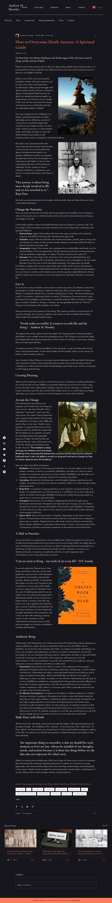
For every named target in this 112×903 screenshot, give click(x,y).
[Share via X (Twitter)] (22, 807)
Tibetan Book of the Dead (26, 794)
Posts (61, 20)
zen (29, 789)
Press (18, 20)
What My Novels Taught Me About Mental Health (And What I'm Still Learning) (56, 852)
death (84, 789)
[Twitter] (4, 471)
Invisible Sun (29, 20)
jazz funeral (67, 794)
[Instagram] (4, 443)
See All (105, 825)
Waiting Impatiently (47, 20)
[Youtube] (4, 449)
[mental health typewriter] (56, 838)
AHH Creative (75, 900)
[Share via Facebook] (17, 807)
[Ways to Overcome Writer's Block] (20, 838)
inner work (55, 794)
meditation (49, 789)
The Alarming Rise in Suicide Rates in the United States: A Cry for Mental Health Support (91, 852)
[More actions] (95, 35)
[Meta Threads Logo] (4, 466)
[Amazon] (4, 437)
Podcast (71, 20)
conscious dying (79, 794)
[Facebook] (4, 460)
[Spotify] (4, 454)
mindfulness (38, 789)
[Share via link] (33, 807)
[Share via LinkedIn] (27, 807)
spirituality (20, 789)
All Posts (8, 20)
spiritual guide (43, 794)
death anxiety (74, 789)
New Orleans (61, 789)
